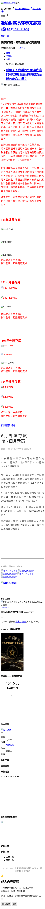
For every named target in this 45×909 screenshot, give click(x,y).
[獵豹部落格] (8, 840)
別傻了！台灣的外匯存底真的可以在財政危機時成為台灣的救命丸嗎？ (24, 74)
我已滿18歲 (6, 904)
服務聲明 (27, 871)
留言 (24, 622)
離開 (14, 904)
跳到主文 (5, 36)
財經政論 (22, 48)
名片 (8, 59)
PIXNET (11, 868)
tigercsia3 (4, 607)
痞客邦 (19, 622)
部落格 (9, 56)
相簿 (8, 53)
